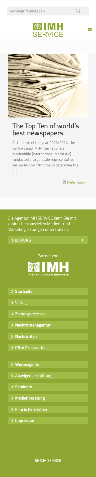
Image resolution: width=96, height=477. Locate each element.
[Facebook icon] (43, 469)
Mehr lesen (76, 182)
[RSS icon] (53, 469)
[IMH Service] (48, 29)
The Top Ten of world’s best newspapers (45, 129)
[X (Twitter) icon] (48, 469)
